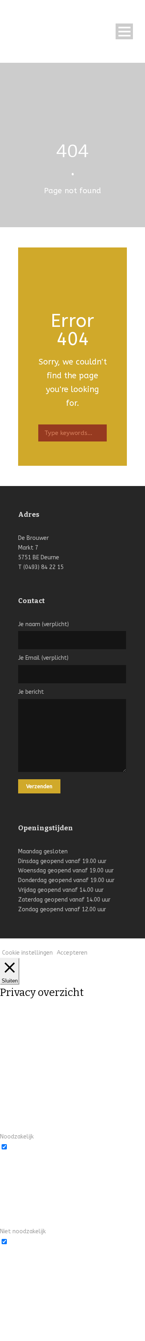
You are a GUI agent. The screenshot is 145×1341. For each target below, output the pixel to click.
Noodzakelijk (27, 1146)
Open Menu (124, 31)
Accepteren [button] (72, 952)
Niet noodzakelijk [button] (23, 1231)
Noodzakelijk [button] (17, 1136)
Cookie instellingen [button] (27, 952)
